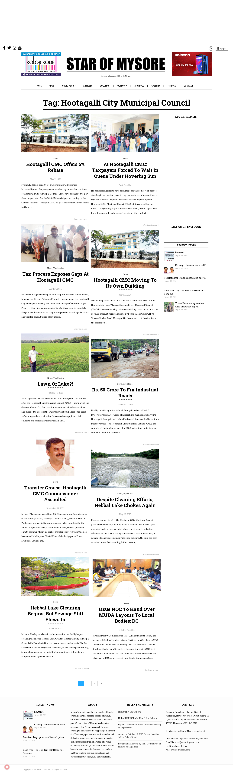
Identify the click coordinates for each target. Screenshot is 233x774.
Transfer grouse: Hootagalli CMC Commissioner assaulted (55, 493)
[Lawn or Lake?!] (55, 371)
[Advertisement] (95, 22)
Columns (105, 85)
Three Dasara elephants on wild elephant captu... (190, 305)
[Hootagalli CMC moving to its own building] (125, 267)
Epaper (222, 48)
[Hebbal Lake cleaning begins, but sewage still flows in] (55, 595)
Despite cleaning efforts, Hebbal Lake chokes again (125, 502)
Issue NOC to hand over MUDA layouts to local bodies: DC (127, 615)
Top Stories (58, 268)
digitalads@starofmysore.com (194, 738)
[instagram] (14, 48)
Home (39, 85)
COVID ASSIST (69, 85)
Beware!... (180, 252)
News (51, 85)
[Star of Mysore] (108, 68)
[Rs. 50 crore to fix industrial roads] (125, 377)
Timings (172, 85)
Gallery (155, 85)
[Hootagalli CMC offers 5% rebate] (55, 151)
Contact (188, 85)
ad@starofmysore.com (188, 742)
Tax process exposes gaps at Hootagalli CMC (55, 277)
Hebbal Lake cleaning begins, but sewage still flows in (55, 614)
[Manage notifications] (7, 767)
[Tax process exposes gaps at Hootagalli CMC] (55, 261)
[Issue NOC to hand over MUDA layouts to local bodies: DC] (127, 596)
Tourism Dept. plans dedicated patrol (185, 277)
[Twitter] (9, 48)
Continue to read (80, 219)
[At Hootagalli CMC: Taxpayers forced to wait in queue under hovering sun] (125, 151)
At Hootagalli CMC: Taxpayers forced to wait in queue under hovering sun (125, 170)
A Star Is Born (134, 711)
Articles (88, 85)
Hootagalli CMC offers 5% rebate (55, 167)
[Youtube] (20, 48)
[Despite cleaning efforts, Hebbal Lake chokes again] (125, 486)
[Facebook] (4, 48)
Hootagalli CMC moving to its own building (125, 283)
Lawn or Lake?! (55, 384)
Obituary (122, 85)
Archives (139, 85)
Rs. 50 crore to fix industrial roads (125, 393)
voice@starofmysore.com (178, 749)
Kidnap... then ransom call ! (190, 265)
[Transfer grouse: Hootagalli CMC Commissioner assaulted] (55, 475)
